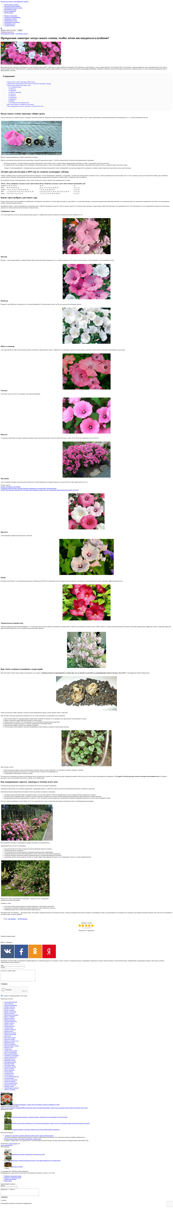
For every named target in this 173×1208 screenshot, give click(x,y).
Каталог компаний (10, 11)
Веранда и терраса (9, 1013)
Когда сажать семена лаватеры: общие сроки (21, 82)
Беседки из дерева (17, 1166)
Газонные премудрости (10, 1021)
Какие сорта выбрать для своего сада (18, 85)
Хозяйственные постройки (11, 1088)
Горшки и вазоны (9, 1023)
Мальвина (12, 97)
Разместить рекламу (10, 1179)
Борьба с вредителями (10, 1011)
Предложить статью (10, 9)
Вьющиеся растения (9, 1019)
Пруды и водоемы (9, 1068)
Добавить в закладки (7, 32)
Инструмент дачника (10, 1037)
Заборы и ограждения (10, 1034)
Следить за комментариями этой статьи (15, 996)
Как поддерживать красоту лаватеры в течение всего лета (25, 106)
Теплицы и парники (9, 1081)
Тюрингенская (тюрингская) (18, 102)
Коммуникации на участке (11, 1045)
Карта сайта (8, 1181)
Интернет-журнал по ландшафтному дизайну (15, 1)
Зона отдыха (7, 1036)
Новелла (12, 95)
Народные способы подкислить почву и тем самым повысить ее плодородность (36, 1160)
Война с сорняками (9, 1016)
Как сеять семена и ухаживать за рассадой (20, 104)
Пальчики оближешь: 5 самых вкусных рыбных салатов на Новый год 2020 (35, 1104)
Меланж (12, 89)
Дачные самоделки (9, 1026)
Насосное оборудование (10, 1054)
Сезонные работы (9, 1078)
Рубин (11, 101)
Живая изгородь (8, 1031)
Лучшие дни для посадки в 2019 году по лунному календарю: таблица (29, 83)
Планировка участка (9, 1060)
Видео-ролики (8, 12)
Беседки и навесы (9, 1010)
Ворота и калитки (9, 1018)
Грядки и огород (8, 1024)
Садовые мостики (9, 1073)
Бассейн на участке (9, 1008)
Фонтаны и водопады (10, 1084)
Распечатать (23, 919)
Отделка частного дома (10, 1057)
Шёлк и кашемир (14, 92)
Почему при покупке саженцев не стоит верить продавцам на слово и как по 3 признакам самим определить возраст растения (40, 490)
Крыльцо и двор (8, 1047)
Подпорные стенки (9, 1065)
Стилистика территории (10, 1079)
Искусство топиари (9, 1039)
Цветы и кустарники (9, 1089)
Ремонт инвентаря (9, 1070)
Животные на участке (10, 1032)
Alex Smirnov (12, 919)
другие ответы (12, 1143)
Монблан (12, 90)
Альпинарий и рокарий (10, 1002)
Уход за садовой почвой (10, 1083)
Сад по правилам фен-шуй (11, 1076)
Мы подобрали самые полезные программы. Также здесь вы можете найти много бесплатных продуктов (44, 1108)
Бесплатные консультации (12, 6)
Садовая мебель (8, 1071)
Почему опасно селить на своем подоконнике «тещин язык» (22, 1139)
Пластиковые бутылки (10, 1062)
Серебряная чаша (14, 87)
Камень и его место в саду (11, 1041)
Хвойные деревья (9, 1086)
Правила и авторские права (12, 1176)
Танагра (11, 94)
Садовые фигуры (8, 1075)
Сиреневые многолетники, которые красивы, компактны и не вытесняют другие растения (28, 488)
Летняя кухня (8, 1049)
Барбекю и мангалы (9, 1007)
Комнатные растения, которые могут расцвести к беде (28, 1154)
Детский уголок (8, 1028)
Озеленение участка (21, 33)
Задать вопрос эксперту (11, 4)
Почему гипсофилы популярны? (11, 487)
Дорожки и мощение (10, 1029)
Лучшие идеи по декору (10, 1050)
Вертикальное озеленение (11, 1015)
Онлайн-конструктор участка (13, 8)
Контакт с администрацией (12, 1177)
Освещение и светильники (11, 1055)
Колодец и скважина (9, 1044)
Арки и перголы (8, 1003)
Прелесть (12, 99)
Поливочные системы (10, 1067)
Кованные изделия (9, 1042)
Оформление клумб (9, 1058)
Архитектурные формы (10, 1005)
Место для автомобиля (10, 1052)
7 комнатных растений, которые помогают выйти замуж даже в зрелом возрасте (29, 1135)
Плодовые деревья (9, 1063)
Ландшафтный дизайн (7, 33)
